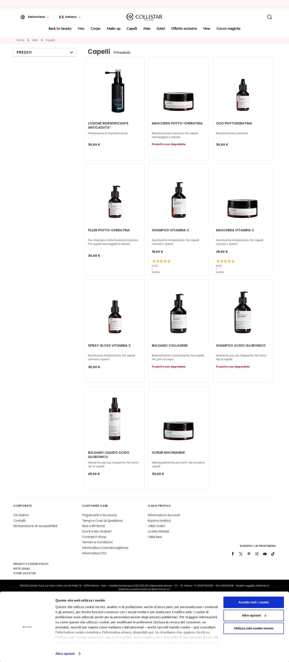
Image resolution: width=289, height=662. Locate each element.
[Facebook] (232, 554)
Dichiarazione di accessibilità (35, 526)
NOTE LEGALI (21, 568)
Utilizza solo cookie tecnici (253, 628)
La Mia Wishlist (158, 531)
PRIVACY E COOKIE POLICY (31, 564)
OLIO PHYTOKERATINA (234, 123)
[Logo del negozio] (144, 17)
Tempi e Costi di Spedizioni (102, 521)
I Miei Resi (155, 537)
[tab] (45, 52)
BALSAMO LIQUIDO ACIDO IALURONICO (108, 455)
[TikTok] (273, 554)
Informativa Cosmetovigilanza (105, 548)
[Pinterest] (249, 554)
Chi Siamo (21, 515)
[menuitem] (60, 30)
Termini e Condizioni (97, 542)
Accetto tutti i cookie (253, 602)
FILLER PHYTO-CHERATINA (109, 230)
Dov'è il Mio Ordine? (97, 531)
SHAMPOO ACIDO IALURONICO (241, 345)
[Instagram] (257, 554)
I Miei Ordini (156, 526)
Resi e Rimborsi (93, 526)
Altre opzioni (65, 653)
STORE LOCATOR (24, 573)
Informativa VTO (94, 553)
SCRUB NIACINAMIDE (168, 453)
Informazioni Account (164, 515)
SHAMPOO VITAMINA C (170, 230)
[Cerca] (269, 17)
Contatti (19, 521)
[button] (35, 17)
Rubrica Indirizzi (159, 521)
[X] (241, 554)
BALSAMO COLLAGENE (170, 345)
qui (150, 632)
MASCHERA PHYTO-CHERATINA (177, 123)
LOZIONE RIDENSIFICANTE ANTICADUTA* (108, 125)
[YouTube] (265, 554)
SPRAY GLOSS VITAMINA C (109, 345)
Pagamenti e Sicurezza (99, 515)
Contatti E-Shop (94, 537)
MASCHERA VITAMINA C (235, 230)
